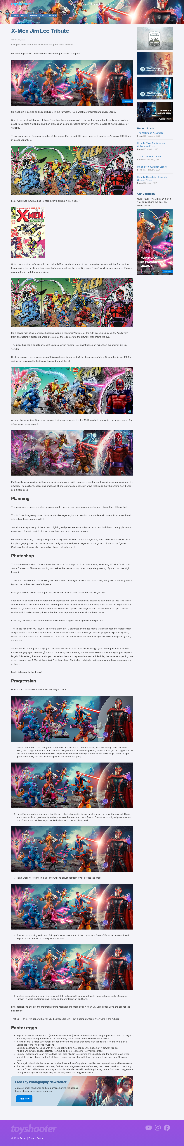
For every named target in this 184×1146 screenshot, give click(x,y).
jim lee (24, 15)
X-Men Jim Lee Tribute (149, 156)
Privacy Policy (35, 1138)
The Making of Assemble (150, 133)
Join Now (24, 1098)
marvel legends (37, 15)
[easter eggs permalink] (9, 1027)
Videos (122, 4)
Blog (83, 4)
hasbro (52, 15)
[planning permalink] (9, 498)
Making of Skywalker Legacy (152, 166)
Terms (23, 1138)
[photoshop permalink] (9, 555)
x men (15, 15)
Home (73, 4)
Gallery (110, 4)
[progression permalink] (9, 681)
